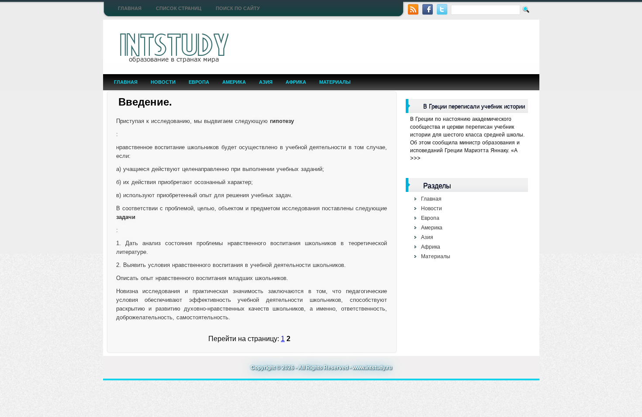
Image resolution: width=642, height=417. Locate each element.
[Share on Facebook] (427, 8)
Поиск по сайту (238, 8)
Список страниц (178, 8)
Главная (130, 8)
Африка (296, 82)
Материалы (335, 82)
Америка (234, 82)
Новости (163, 82)
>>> (415, 158)
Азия (266, 82)
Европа (199, 82)
